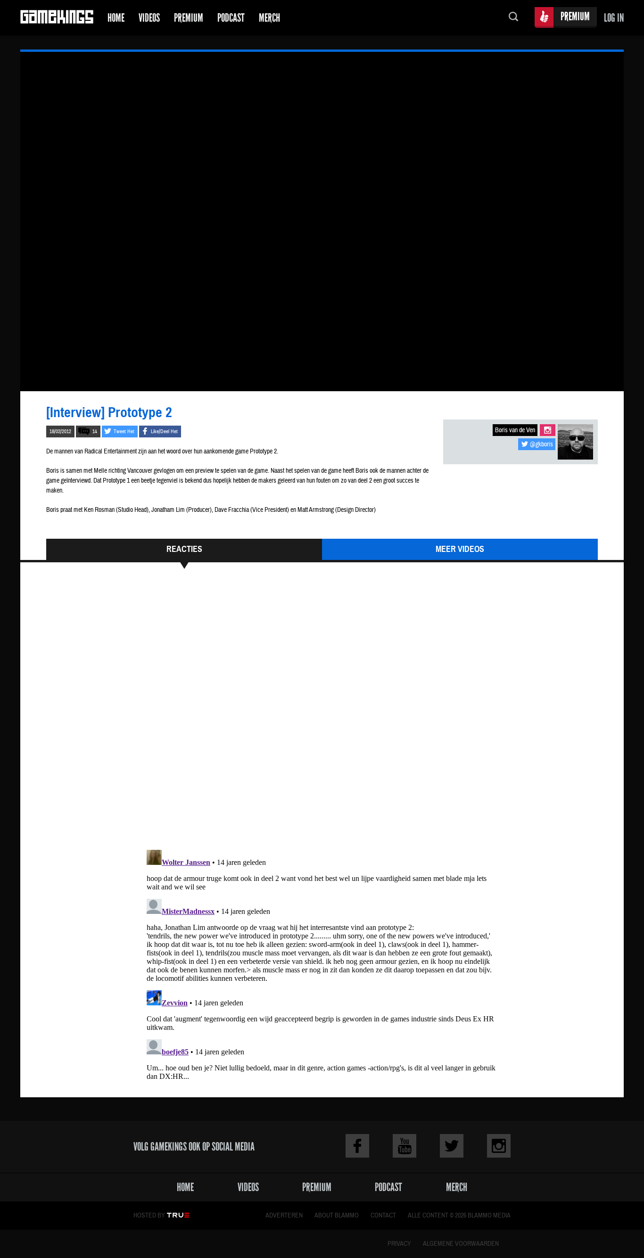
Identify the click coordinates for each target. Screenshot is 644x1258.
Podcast (231, 18)
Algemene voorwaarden (461, 1244)
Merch (269, 18)
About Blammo (336, 1215)
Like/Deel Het (164, 431)
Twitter (451, 1146)
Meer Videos (460, 549)
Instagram (547, 430)
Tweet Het (124, 431)
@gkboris (541, 444)
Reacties (184, 549)
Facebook (357, 1146)
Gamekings (56, 17)
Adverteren (284, 1215)
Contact (383, 1215)
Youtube (404, 1146)
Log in (614, 18)
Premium (188, 18)
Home (115, 18)
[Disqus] (322, 713)
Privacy (399, 1244)
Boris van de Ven (515, 430)
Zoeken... (513, 17)
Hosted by (149, 1215)
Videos (149, 18)
